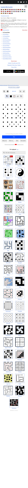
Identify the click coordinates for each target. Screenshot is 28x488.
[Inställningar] (7, 91)
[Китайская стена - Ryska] (25, 10)
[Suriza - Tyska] (6, 10)
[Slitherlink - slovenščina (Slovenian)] (18, 12)
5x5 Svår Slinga (5, 34)
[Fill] (21, 96)
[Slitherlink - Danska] (1, 12)
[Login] (2, 2)
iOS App (8, 71)
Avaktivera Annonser (4, 85)
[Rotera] (7, 96)
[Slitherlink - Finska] (12, 13)
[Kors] (14, 96)
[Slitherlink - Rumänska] (6, 13)
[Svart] (10, 96)
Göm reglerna (24, 29)
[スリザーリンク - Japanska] (8, 13)
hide (17, 149)
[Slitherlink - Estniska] (22, 10)
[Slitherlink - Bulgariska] (4, 10)
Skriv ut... (11, 140)
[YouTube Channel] (21, 2)
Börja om (4, 140)
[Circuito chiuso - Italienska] (16, 10)
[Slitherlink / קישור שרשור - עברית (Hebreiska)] (20, 12)
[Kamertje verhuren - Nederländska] (8, 10)
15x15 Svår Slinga (6, 45)
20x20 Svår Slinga (6, 49)
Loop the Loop (7, 7)
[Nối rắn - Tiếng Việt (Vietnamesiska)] (10, 13)
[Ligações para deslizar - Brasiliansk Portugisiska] (22, 12)
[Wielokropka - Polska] (4, 12)
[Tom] (17, 96)
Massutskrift (9, 65)
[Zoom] (4, 91)
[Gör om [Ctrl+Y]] (23, 91)
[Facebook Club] (26, 2)
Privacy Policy (14, 67)
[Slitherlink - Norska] (10, 10)
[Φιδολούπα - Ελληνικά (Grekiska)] (25, 12)
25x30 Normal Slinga (6, 51)
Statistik (19, 65)
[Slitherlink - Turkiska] (20, 10)
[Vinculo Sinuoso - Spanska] (1, 13)
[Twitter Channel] (24, 2)
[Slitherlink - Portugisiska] (18, 10)
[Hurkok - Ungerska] (14, 12)
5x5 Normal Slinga (6, 32)
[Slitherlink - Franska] (16, 12)
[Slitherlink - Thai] (14, 10)
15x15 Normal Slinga (6, 43)
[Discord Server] (18, 2)
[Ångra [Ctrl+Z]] (20, 91)
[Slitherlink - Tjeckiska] (6, 12)
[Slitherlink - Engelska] (1, 10)
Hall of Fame (14, 65)
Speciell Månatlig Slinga (7, 58)
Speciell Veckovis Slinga (7, 56)
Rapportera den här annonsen (13, 85)
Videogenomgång (6, 29)
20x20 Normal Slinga (6, 47)
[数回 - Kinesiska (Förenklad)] (8, 12)
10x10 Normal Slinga (6, 39)
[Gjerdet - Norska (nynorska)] (12, 10)
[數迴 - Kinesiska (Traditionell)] (10, 12)
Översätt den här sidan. (5, 15)
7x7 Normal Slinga (6, 36)
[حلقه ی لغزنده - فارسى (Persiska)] (4, 13)
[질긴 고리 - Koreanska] (12, 12)
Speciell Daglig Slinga (7, 54)
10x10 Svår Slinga (6, 41)
